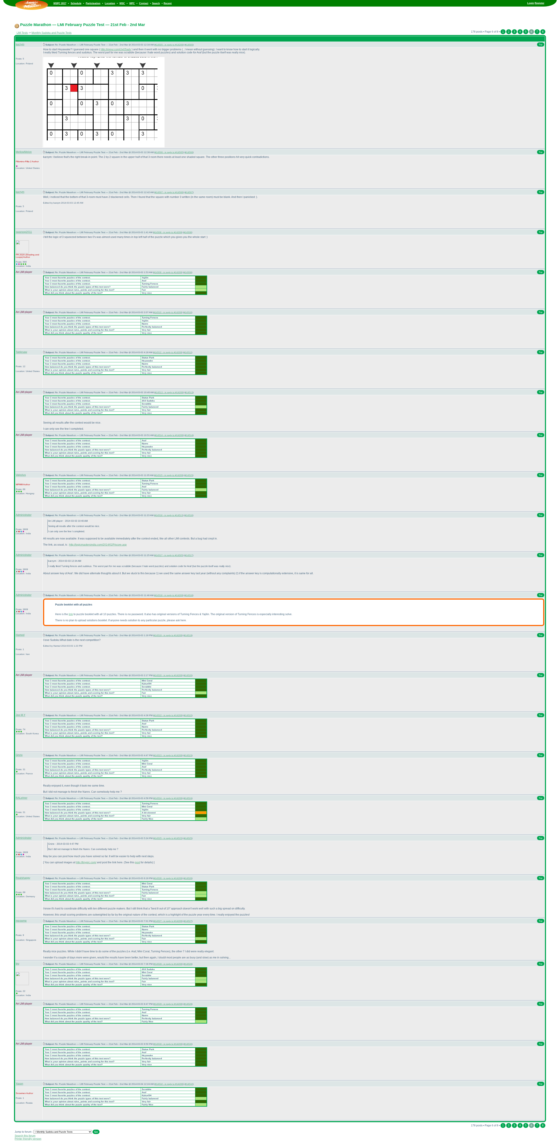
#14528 (188, 964)
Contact (143, 3)
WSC (122, 3)
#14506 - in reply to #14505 (169, 152)
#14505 (189, 45)
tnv (17, 963)
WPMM (19, 484)
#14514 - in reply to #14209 (169, 435)
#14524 (188, 798)
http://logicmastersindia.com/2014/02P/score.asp (98, 544)
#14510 (188, 312)
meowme (21, 920)
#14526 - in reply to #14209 (168, 878)
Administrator (24, 514)
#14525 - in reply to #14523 (168, 838)
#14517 (189, 555)
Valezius (21, 474)
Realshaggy (23, 877)
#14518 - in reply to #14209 (169, 595)
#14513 (189, 392)
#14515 (189, 475)
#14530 (188, 1044)
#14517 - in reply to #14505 (169, 555)
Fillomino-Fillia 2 (24, 161)
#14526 (188, 878)
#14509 (188, 272)
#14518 (189, 595)
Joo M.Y (20, 715)
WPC (132, 3)
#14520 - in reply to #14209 (168, 675)
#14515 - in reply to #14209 (169, 475)
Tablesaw (21, 352)
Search (156, 3)
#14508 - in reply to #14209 (168, 232)
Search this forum (25, 1135)
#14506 (189, 152)
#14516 (189, 515)
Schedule (76, 3)
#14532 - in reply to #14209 (169, 1084)
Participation (93, 3)
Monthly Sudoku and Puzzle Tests (52, 32)
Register (539, 3)
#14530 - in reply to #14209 (168, 1044)
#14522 (188, 715)
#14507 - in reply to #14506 (169, 192)
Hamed (20, 635)
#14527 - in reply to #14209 (168, 921)
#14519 (188, 635)
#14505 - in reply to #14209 (169, 45)
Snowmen (21, 1093)
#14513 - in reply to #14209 (169, 392)
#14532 (189, 1084)
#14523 (188, 755)
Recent (168, 3)
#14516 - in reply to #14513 (169, 515)
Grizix (19, 755)
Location (110, 3)
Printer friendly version (28, 1138)
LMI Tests (22, 32)
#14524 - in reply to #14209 (168, 798)
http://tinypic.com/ (86, 862)
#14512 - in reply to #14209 (168, 352)
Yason (19, 1083)
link (71, 614)
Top (540, 44)
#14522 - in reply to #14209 (168, 715)
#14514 (189, 435)
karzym (20, 44)
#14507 (189, 192)
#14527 (188, 921)
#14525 (188, 838)
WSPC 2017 (59, 3)
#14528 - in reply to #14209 (168, 964)
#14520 (188, 675)
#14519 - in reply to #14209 (168, 635)
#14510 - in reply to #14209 (168, 312)
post (137, 862)
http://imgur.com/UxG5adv (116, 49)
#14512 (188, 352)
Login (530, 3)
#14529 (188, 1004)
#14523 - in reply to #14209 (168, 755)
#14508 (188, 232)
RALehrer (21, 797)
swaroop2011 (24, 232)
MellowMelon (24, 152)
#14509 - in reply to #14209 (168, 272)
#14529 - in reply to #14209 (168, 1004)
